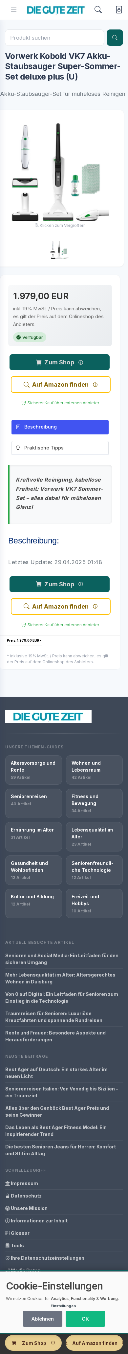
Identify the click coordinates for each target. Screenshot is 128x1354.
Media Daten (25, 1270)
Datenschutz (26, 1195)
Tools (17, 1245)
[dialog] (64, 1302)
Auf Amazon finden (60, 384)
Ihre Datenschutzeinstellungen (47, 1258)
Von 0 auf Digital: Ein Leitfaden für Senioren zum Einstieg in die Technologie (61, 997)
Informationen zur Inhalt (39, 1220)
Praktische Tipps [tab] (44, 447)
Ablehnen (43, 1319)
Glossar (20, 1233)
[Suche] (115, 37)
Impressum (24, 1183)
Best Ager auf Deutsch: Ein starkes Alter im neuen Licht (56, 1073)
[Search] (98, 10)
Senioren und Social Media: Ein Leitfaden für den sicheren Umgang (61, 959)
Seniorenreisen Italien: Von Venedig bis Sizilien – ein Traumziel (61, 1092)
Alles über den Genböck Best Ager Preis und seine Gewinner (57, 1111)
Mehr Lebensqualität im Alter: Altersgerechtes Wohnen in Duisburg (60, 978)
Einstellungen (63, 1306)
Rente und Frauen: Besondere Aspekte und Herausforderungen (55, 1036)
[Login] (118, 10)
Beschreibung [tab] (40, 427)
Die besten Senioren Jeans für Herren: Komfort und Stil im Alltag (60, 1150)
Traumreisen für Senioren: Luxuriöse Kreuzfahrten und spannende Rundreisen (53, 1017)
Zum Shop (59, 362)
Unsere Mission (29, 1208)
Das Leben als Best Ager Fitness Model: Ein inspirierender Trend (56, 1131)
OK (85, 1319)
